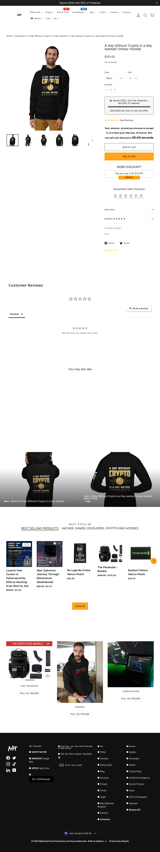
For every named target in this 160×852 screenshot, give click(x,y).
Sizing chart (106, 765)
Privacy (103, 784)
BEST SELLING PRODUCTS (40, 528)
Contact (104, 758)
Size (130, 72)
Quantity (108, 85)
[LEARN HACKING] (131, 664)
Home (9, 36)
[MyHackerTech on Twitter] (14, 758)
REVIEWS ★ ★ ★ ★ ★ (115, 219)
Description (110, 209)
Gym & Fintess (136, 784)
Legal (103, 797)
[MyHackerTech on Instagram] (8, 764)
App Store (40, 768)
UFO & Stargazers (138, 797)
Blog (102, 771)
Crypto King (135, 771)
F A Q (107, 234)
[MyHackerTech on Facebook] (8, 758)
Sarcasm (133, 803)
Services (104, 777)
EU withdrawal (41, 779)
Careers (104, 813)
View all (80, 606)
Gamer (132, 765)
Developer (134, 758)
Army (131, 790)
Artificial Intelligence (139, 777)
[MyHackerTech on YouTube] (14, 770)
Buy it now (129, 156)
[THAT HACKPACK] (29, 661)
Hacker (132, 752)
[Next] (154, 561)
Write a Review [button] (140, 308)
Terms (103, 790)
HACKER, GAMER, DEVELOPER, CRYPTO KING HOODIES (100, 528)
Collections (20, 36)
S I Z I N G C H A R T (113, 228)
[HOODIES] (80, 672)
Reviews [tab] (14, 313)
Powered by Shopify (119, 841)
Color (107, 72)
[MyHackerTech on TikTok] (14, 764)
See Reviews (127, 120)
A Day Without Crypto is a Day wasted (47, 36)
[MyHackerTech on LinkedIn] (8, 770)
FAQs (102, 752)
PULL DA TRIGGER (29, 693)
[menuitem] (36, 12)
